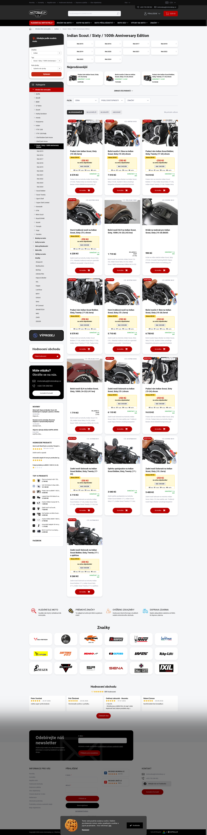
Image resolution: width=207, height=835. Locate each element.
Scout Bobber (40, 191)
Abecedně (116, 112)
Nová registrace (82, 805)
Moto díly (38, 250)
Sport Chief (40, 198)
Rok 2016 (40, 155)
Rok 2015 (40, 151)
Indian (38, 125)
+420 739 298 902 (45, 386)
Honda (38, 118)
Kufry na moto (40, 242)
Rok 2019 (40, 167)
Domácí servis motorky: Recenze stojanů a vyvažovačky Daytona (44, 420)
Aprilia (38, 94)
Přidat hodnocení (40, 356)
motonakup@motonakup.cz (49, 381)
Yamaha (38, 234)
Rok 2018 (40, 163)
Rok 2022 (40, 179)
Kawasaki (39, 206)
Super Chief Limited (42, 202)
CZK (171, 3)
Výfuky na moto (40, 254)
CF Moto (39, 106)
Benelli (38, 98)
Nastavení (85, 830)
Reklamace (33, 797)
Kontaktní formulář (46, 393)
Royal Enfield (40, 218)
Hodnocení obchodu (65, 2)
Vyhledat (46, 74)
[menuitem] (42, 22)
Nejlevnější (91, 112)
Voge (37, 230)
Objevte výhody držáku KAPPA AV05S (45, 430)
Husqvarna (39, 122)
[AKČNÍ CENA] (84, 134)
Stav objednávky (95, 2)
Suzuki (38, 222)
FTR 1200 (39, 129)
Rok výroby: (35, 65)
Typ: (32, 57)
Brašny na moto (40, 238)
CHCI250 (84, 166)
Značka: (34, 50)
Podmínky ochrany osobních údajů (40, 804)
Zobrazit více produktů (122, 90)
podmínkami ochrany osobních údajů (110, 746)
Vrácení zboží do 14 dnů (37, 794)
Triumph (38, 226)
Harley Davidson (41, 114)
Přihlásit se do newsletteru (89, 753)
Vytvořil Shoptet (156, 832)
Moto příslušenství (41, 246)
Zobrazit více (103, 716)
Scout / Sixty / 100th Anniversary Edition (47, 146)
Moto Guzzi (39, 214)
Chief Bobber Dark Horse (44, 137)
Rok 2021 (40, 175)
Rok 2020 (40, 171)
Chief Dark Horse (42, 141)
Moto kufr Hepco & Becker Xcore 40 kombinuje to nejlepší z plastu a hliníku (46, 410)
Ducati (38, 110)
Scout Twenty (40, 195)
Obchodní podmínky (36, 801)
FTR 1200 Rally (41, 133)
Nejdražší (105, 112)
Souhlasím (136, 825)
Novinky (32, 2)
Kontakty (41, 2)
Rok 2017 (40, 159)
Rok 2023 (40, 183)
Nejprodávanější (75, 112)
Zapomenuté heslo (81, 811)
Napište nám (51, 2)
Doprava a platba (81, 2)
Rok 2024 (40, 187)
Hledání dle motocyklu (43, 90)
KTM (37, 210)
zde (110, 826)
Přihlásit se (82, 798)
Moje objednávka (35, 808)
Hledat (118, 13)
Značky (37, 258)
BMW (37, 102)
